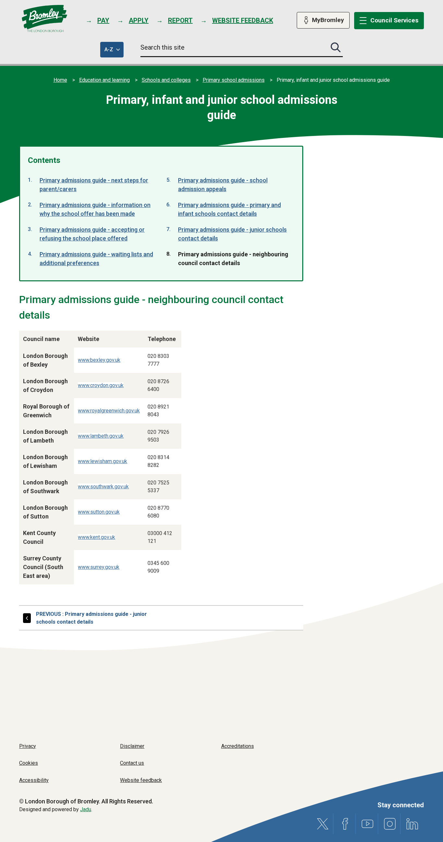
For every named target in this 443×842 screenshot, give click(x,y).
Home (60, 80)
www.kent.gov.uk (96, 537)
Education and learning (104, 80)
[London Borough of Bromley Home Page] (44, 19)
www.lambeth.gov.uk (101, 436)
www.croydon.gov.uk (101, 385)
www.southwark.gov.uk (103, 486)
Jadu (85, 809)
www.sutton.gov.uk (99, 512)
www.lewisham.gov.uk (102, 461)
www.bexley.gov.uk (99, 360)
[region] (133, 459)
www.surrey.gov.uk (98, 567)
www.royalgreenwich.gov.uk (109, 411)
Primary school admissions (234, 80)
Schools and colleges (166, 80)
